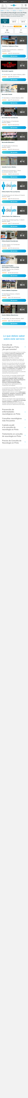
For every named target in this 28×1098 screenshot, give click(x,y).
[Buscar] (22, 5)
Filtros (21, 32)
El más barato (14, 21)
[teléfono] (6, 5)
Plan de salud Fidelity (24, 8)
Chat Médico (17, 8)
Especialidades (3, 8)
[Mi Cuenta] (2, 5)
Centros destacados (5, 20)
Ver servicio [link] (14, 56)
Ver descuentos (12, 26)
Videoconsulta (10, 8)
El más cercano (23, 21)
